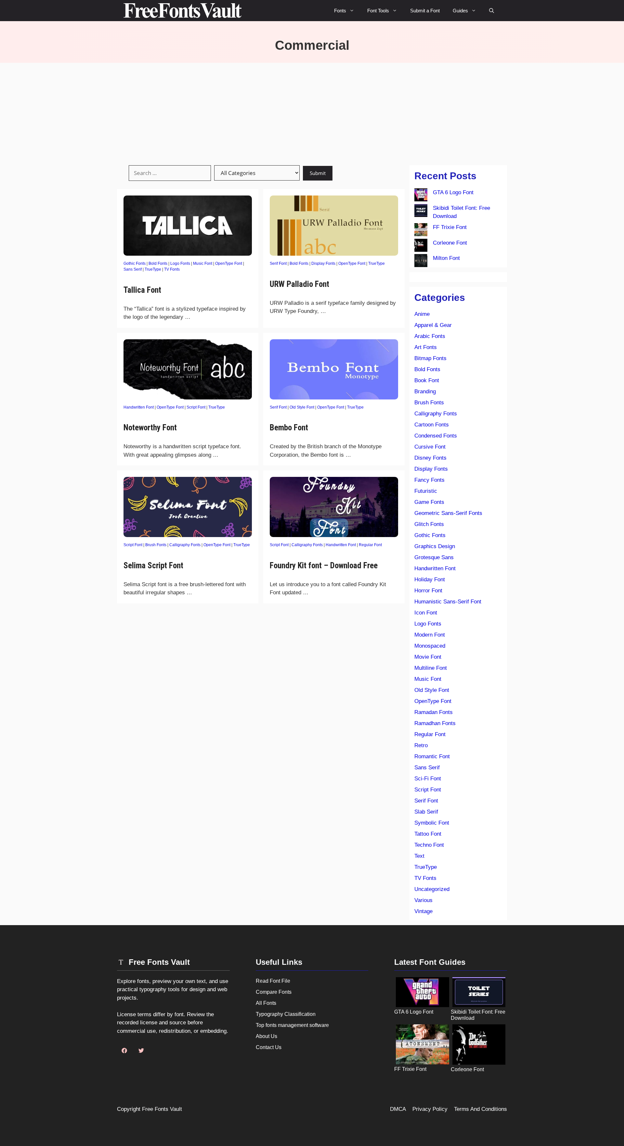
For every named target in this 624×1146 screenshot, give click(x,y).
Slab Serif (426, 812)
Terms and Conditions (480, 1109)
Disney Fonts (430, 458)
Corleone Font (450, 243)
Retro (421, 745)
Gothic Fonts (135, 263)
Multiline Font (430, 668)
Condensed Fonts (435, 436)
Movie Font (427, 657)
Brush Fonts (155, 545)
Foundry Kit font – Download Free (324, 565)
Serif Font (278, 263)
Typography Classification (286, 1014)
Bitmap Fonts (430, 358)
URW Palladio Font (299, 284)
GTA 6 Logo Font (453, 192)
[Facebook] (124, 1051)
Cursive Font (430, 447)
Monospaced (429, 646)
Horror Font (428, 590)
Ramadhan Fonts (435, 723)
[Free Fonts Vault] (182, 10)
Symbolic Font (431, 823)
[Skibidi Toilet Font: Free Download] (420, 212)
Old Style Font (302, 407)
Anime (422, 314)
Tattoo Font (427, 834)
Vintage (423, 911)
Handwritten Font (139, 407)
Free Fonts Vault (162, 1109)
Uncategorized (431, 889)
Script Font (196, 407)
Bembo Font (289, 427)
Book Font (426, 380)
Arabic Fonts (429, 336)
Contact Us (268, 1047)
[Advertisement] (312, 111)
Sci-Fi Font (427, 778)
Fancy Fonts (429, 480)
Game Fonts (429, 502)
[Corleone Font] (420, 246)
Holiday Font (429, 579)
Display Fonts (323, 263)
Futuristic (425, 491)
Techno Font (429, 845)
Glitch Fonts (429, 524)
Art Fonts (425, 347)
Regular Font (370, 545)
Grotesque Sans (434, 557)
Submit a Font (425, 10)
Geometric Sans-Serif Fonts (448, 513)
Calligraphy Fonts (185, 545)
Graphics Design (434, 546)
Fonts (340, 10)
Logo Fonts (180, 263)
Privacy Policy (430, 1109)
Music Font (202, 263)
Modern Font (429, 635)
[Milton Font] (420, 262)
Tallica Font (142, 290)
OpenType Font (228, 263)
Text (419, 856)
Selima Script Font (153, 565)
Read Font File (273, 981)
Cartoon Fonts (431, 425)
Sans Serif (133, 269)
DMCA (398, 1109)
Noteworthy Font (150, 427)
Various (423, 900)
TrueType (153, 269)
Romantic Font (432, 756)
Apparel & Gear (433, 325)
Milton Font (446, 258)
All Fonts (266, 1003)
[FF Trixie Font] (420, 231)
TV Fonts (172, 269)
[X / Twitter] (141, 1051)
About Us (266, 1036)
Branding (425, 391)
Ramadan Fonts (433, 712)
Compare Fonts (274, 992)
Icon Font (425, 613)
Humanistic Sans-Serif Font (447, 602)
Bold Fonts (158, 263)
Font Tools (378, 10)
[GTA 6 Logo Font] (420, 196)
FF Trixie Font (450, 227)
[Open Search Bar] (491, 10)
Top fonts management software (292, 1025)
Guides (460, 10)
